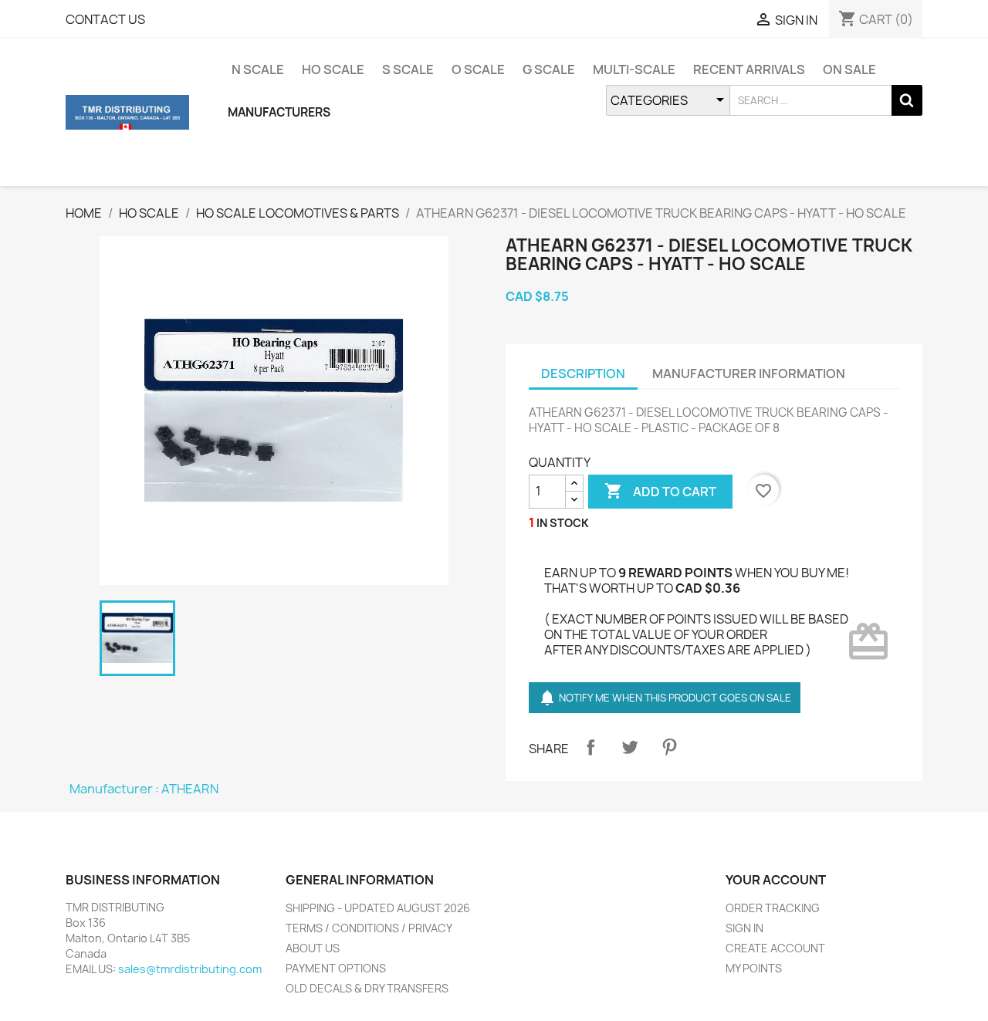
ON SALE (849, 69)
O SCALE (478, 69)
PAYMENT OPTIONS (336, 968)
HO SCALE (333, 69)
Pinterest (669, 747)
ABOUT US (313, 948)
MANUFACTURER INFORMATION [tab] (748, 373)
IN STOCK (562, 523)
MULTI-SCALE (634, 69)
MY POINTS (754, 968)
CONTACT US (105, 19)
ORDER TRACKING (773, 908)
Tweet (629, 747)
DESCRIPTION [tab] (583, 373)
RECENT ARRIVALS (749, 69)
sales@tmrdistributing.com (190, 969)
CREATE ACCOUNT (775, 948)
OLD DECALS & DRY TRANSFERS (367, 988)
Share (590, 747)
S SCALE (408, 69)
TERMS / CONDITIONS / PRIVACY (369, 928)
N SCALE (258, 69)
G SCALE (549, 69)
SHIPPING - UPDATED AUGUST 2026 (378, 908)
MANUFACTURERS (279, 112)
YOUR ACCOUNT (776, 879)
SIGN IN (744, 928)
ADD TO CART (660, 491)
